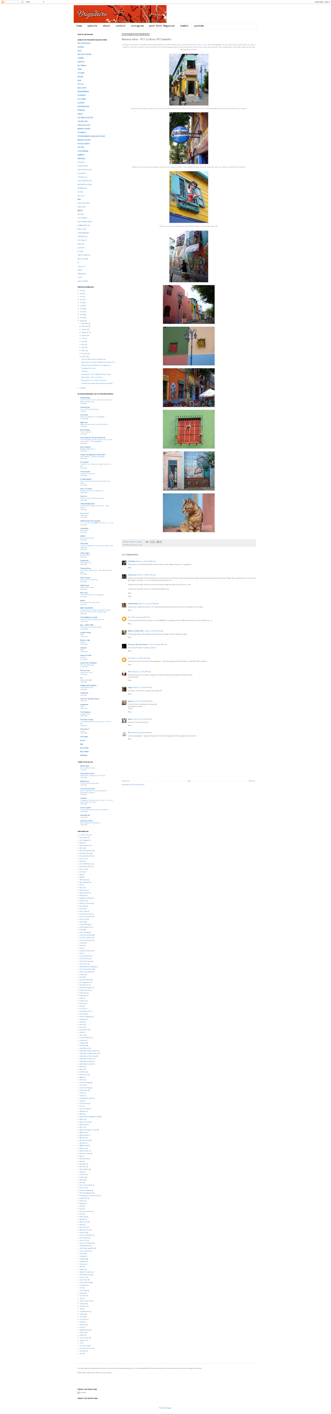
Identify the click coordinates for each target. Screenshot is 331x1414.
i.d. (129, 617)
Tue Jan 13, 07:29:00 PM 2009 (157, 644)
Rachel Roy (83, 1217)
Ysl (80, 1343)
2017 (81, 296)
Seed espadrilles (84, 1246)
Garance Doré (84, 513)
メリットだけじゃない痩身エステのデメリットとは (96, 523)
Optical (82, 1172)
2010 (81, 318)
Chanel (82, 922)
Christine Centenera (86, 940)
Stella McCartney (85, 1274)
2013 (81, 309)
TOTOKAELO (82, 132)
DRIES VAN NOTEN (86, 608)
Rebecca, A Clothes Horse (136, 631)
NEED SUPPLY (82, 88)
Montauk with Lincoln (87, 587)
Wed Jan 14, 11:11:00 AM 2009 (141, 672)
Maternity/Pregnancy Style (88, 1130)
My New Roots (84, 766)
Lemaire (82, 1095)
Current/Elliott (84, 958)
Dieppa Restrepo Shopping (88, 967)
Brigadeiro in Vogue (86, 898)
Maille (82, 1114)
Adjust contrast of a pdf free (89, 580)
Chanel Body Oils (85, 562)
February (85, 353)
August (84, 335)
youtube (199, 26)
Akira (81, 848)
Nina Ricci (83, 1164)
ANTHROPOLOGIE (83, 106)
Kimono (82, 1080)
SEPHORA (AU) (82, 236)
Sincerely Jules (85, 407)
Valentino (83, 1325)
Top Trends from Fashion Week (89, 602)
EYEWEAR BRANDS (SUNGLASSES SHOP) (91, 136)
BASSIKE (80, 77)
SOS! (129, 672)
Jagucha (130, 701)
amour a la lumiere (86, 489)
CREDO (80, 270)
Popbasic (82, 1203)
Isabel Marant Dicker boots (88, 1056)
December (85, 323)
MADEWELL (82, 158)
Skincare (82, 1264)
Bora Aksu (83, 895)
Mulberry (83, 1148)
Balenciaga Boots (85, 882)
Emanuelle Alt (84, 985)
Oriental (82, 1174)
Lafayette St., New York (87, 474)
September (85, 332)
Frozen (82, 731)
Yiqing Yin (83, 1340)
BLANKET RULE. (85, 555)
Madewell (83, 1111)
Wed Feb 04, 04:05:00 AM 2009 (141, 733)
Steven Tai (83, 1277)
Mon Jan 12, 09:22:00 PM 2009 (148, 604)
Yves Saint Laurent (86, 1348)
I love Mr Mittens (85, 1038)
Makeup (82, 1119)
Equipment (83, 995)
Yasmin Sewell (84, 1338)
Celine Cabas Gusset (86, 914)
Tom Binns (83, 1306)
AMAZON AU (82, 274)
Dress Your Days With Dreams (89, 699)
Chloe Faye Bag (84, 932)
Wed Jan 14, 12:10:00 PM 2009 (142, 687)
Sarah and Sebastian (86, 1235)
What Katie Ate (85, 815)
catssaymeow (84, 704)
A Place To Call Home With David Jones (92, 498)
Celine (82, 909)
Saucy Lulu (83, 1240)
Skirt (81, 1267)
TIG (129, 733)
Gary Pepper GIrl (85, 1011)
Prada (81, 1206)
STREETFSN (84, 693)
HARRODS (81, 155)
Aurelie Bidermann (86, 864)
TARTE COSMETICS (84, 255)
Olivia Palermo (84, 1169)
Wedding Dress (84, 1330)
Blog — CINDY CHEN (86, 625)
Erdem (82, 998)
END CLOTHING (83, 281)
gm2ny (82, 1024)
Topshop (82, 1314)
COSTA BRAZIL (82, 218)
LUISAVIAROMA (83, 151)
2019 (81, 293)
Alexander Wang (85, 853)
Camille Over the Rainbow (88, 663)
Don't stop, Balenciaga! (87, 665)
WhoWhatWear (85, 398)
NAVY (82, 650)
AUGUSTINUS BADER (85, 222)
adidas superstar (84, 845)
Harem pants (83, 1030)
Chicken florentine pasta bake (89, 783)
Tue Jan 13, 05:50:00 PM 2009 (153, 631)
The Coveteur (84, 462)
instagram (137, 26)
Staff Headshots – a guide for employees (92, 456)
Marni (81, 1127)
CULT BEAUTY (82, 240)
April (83, 347)
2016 (81, 299)
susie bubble (83, 1290)
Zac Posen (83, 1351)
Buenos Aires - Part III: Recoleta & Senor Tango (96, 374)
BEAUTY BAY (82, 229)
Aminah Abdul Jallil (86, 856)
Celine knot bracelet (86, 916)
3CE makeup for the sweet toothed (90, 627)
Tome (81, 1309)
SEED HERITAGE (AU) (85, 170)
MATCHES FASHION (84, 54)
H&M (79, 80)
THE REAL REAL (83, 121)
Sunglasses (83, 1285)
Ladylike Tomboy (85, 632)
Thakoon (82, 1304)
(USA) (88, 125)
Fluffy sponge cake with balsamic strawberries (94, 809)
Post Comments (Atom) (137, 785)
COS (81, 953)
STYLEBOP (81, 73)
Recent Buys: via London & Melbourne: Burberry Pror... (98, 362)
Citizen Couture (85, 578)
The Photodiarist (85, 712)
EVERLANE (81, 110)
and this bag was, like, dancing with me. (93, 437)
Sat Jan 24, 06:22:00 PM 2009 (142, 719)
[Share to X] (155, 541)
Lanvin (82, 1085)
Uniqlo (82, 1322)
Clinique (82, 943)
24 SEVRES (81, 103)
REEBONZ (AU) (82, 188)
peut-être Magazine (162, 26)
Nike (81, 1161)
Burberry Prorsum (85, 903)
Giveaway (83, 1019)
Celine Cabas (83, 911)
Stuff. (82, 706)
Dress (81, 977)
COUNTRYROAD (83, 166)
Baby (81, 874)
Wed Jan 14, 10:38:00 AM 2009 (140, 658)
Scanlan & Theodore (86, 1243)
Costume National (85, 956)
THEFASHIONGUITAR (87, 504)
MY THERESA (82, 65)
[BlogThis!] (153, 541)
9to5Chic (83, 536)
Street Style (83, 1280)
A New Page (84, 515)
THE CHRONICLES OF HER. (88, 617)
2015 (81, 302)
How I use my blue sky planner (89, 409)
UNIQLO (80, 114)
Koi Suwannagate (85, 1082)
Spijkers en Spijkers (86, 1272)
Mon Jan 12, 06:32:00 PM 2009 (145, 561)
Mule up (83, 642)
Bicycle (82, 887)
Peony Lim (83, 1188)
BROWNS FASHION (84, 129)
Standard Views (85, 714)
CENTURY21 (81, 162)
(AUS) (80, 51)
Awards (82, 872)
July (83, 338)
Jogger (81, 1077)
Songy (130, 687)
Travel (140, 545)
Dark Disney (84, 530)
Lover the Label (84, 1109)
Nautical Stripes (85, 1153)
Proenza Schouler (85, 1211)
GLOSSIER (81, 248)
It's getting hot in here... (89, 368)
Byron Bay (83, 906)
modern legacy (84, 553)
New (81, 1156)
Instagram (83, 1043)
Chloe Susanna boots (86, 935)
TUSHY (80, 277)
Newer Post (125, 781)
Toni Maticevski (84, 1311)
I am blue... (84, 371)
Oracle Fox (83, 496)
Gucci (81, 1027)
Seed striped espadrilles (87, 1248)
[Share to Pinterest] (160, 541)
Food (81, 1006)
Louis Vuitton (84, 1103)
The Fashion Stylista (86, 719)
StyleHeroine (84, 561)
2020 (82, 290)
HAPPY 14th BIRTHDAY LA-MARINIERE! (92, 417)
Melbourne (83, 1132)
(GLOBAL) (81, 47)
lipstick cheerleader (86, 680)
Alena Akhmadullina (86, 851)
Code (81, 948)
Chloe (81, 930)
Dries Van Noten (85, 980)
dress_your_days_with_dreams (137, 644)
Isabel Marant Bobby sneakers (89, 1053)
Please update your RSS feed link (90, 823)
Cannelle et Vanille (86, 821)
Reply (129, 568)
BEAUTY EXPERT (83, 259)
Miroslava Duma (85, 1140)
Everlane (82, 1003)
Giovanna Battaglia (85, 1016)
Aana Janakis (83, 837)
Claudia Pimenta (133, 604)
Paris (81, 1182)
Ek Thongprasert (85, 982)
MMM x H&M (84, 1145)
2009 (82, 321)
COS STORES (82, 99)
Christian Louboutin (86, 937)
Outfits (82, 1177)
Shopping (83, 1259)
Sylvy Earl (83, 1296)
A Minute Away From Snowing (90, 521)
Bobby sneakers (84, 893)
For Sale (82, 1009)
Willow (82, 1332)
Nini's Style (84, 593)
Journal (82, 740)
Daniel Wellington (85, 961)
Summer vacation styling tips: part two (92, 619)
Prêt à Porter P (84, 729)
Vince (81, 1327)
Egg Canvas (83, 422)
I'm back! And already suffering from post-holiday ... (97, 383)
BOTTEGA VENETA (84, 144)
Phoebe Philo (84, 1198)
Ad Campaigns (84, 840)
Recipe (81, 1224)
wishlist (82, 1335)
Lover (81, 1106)
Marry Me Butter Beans (87, 768)
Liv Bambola (132, 561)
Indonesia (82, 1040)
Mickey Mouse (84, 1135)
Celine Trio (83, 919)
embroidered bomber (86, 988)
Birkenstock (83, 890)
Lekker (82, 1093)
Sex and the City (85, 1251)
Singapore (83, 1261)
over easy (83, 657)
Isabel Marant (84, 1048)
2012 (81, 312)
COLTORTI (81, 147)
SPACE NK (81, 244)
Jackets (82, 1066)
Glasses (82, 1022)
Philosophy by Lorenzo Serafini (89, 1196)
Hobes (81, 1032)
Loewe (81, 1101)
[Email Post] (146, 542)
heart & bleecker (85, 447)
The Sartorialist (85, 472)
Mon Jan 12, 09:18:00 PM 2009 (146, 575)
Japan (81, 1069)
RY (78, 263)
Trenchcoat (83, 1319)
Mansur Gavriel (84, 1122)
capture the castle (85, 655)
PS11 (81, 1214)
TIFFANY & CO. (83, 177)
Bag (81, 877)
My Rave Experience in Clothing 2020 (91, 491)
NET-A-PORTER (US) (84, 43)
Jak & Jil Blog (84, 748)
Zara (81, 1353)
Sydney (82, 1293)
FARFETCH (81, 62)
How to (82, 1035)
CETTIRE (80, 192)
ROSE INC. (81, 214)
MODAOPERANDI (83, 91)
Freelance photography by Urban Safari (92, 455)
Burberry (82, 901)
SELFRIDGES (82, 95)
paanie (130, 719)
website (92, 26)
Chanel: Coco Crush (86, 672)
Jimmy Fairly (84, 1074)
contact (120, 26)
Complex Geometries (86, 951)
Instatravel (83, 1045)
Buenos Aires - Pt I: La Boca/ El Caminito (93, 380)
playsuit (82, 1201)
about (106, 26)
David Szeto (83, 964)
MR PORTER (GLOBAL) (85, 184)
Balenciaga (83, 880)
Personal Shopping (85, 1190)
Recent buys (83, 1222)
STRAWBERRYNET (83, 233)
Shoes (81, 1253)
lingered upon (84, 585)
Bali (81, 885)
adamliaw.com (84, 781)
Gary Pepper (84, 737)
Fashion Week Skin (86, 432)
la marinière (84, 415)
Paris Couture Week (86, 1185)
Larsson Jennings (85, 1088)
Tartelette (83, 798)
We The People (85, 430)
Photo (82, 634)
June (83, 341)
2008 (82, 388)
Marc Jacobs (83, 1124)
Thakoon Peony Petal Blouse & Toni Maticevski (95, 365)
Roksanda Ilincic (84, 1230)
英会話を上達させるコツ (88, 449)
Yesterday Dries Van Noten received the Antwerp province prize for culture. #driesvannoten (95, 611)
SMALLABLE (82, 207)
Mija (81, 744)
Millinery (83, 1138)
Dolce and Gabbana (86, 972)
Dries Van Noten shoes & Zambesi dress (93, 359)
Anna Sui (83, 859)
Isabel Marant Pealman (87, 1059)
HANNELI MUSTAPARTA (88, 686)
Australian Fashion (85, 866)
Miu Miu (82, 1143)
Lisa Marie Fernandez (86, 1098)
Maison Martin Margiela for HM (90, 1117)
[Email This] (150, 541)
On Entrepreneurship (87, 538)
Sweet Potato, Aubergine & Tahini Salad (92, 775)
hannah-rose (132, 575)
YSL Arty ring (84, 1346)
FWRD (80, 69)
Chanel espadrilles (85, 927)
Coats (81, 945)
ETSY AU (81, 84)
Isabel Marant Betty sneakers (88, 1051)
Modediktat (83, 755)
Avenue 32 (83, 869)
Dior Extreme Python (86, 969)
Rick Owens (83, 1227)
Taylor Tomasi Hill (85, 1301)
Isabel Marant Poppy (86, 1061)
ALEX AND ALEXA (84, 203)
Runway (82, 1232)
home (79, 26)
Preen (81, 1209)
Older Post (252, 781)
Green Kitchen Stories (87, 773)
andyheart (83, 648)
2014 (81, 306)
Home (189, 781)
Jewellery (82, 1072)
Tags (81, 1298)
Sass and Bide (84, 1238)
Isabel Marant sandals (86, 1064)
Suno (81, 1288)
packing (82, 1180)
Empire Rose (83, 993)
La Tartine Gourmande (87, 789)
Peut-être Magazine (86, 1193)
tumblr (184, 26)
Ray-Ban (82, 1219)
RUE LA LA (81, 196)
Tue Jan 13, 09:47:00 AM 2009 (140, 617)
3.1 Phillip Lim (84, 835)
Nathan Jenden (84, 1151)
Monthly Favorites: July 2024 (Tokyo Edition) (94, 424)
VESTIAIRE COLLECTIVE (85, 118)
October (84, 329)
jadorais (82, 600)
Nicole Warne (84, 1159)
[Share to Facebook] (158, 541)
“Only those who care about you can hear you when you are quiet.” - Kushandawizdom (96, 440)
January (84, 356)
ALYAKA (80, 251)
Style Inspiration (85, 1282)
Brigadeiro (132, 542)
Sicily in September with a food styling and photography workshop (93, 791)
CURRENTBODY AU (84, 225)
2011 (81, 315)
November (85, 326)
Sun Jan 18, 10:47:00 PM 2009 (143, 701)
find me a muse (85, 670)
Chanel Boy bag (84, 924)
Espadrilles (83, 1001)
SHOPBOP (81, 58)
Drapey (82, 974)
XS (81, 678)
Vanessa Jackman (85, 568)
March (84, 350)
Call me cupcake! (85, 808)
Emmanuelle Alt (85, 990)
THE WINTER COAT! (86, 687)
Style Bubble (84, 528)
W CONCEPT (82, 173)
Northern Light (85, 640)
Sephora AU (81, 266)
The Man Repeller (86, 479)
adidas (81, 843)
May (83, 344)
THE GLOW (84, 544)
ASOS (81, 861)
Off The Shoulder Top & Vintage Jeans (92, 595)
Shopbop (82, 1256)
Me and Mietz (84, 752)
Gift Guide (83, 1014)
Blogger (169, 1408)
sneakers (82, 1269)
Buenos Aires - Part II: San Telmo (91, 377)
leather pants (84, 1090)
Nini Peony (83, 1167)
